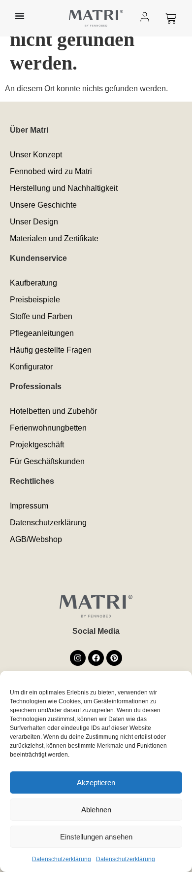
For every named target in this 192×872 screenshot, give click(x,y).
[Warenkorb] (171, 18)
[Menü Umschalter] (20, 16)
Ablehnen (96, 809)
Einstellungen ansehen (96, 837)
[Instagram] (78, 658)
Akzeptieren (96, 782)
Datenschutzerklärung (61, 859)
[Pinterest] (114, 658)
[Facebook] (96, 658)
